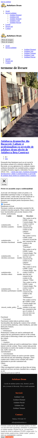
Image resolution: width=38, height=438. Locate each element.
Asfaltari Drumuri (16, 15)
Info (6, 159)
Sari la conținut (6, 2)
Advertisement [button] (6, 352)
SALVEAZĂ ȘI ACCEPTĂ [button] (10, 373)
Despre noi (9, 26)
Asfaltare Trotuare (19, 408)
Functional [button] (4, 317)
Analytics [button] (4, 340)
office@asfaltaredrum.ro (19, 422)
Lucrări (7, 24)
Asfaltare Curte (15, 21)
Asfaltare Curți (19, 397)
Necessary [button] (4, 202)
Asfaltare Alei (14, 17)
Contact (8, 28)
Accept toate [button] (9, 437)
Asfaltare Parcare (15, 22)
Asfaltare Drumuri (19, 400)
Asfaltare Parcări (19, 402)
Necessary (6, 204)
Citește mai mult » (19, 173)
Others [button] (3, 363)
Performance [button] (5, 328)
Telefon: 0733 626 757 (19, 419)
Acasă (7, 11)
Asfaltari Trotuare (15, 19)
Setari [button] (3, 437)
